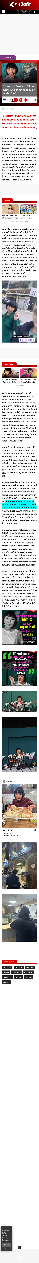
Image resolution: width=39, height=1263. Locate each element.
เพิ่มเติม (7, 1240)
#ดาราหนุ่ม (16, 972)
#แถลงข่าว (7, 977)
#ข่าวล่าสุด (7, 967)
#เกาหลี (6, 972)
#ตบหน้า (18, 977)
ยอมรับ (6, 1245)
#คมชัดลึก (30, 967)
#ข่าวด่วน (18, 967)
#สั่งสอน (28, 977)
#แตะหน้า (6, 982)
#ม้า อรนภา (28, 972)
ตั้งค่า (6, 1249)
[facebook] (18, 12)
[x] (22, 12)
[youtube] (26, 12)
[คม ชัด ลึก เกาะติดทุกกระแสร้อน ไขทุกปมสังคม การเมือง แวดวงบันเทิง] (19, 5)
